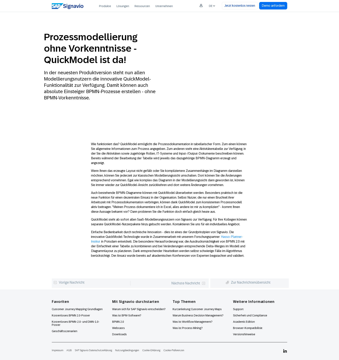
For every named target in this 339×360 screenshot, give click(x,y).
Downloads (119, 334)
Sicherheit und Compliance (250, 315)
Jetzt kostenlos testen (239, 5)
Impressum (57, 350)
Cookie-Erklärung (151, 350)
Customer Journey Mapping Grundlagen (77, 309)
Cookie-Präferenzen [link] (173, 350)
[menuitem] (105, 6)
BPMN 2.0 (118, 321)
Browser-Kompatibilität (247, 328)
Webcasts (118, 328)
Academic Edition (244, 321)
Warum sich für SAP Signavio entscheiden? (139, 309)
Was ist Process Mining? (188, 328)
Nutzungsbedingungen (127, 350)
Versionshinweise (244, 334)
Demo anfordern (273, 5)
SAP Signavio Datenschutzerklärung (93, 350)
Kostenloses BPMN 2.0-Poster (71, 315)
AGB (69, 350)
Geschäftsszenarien (64, 331)
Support (238, 309)
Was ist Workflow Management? (192, 321)
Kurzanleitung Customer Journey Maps (197, 309)
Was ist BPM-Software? (126, 315)
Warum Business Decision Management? (198, 315)
